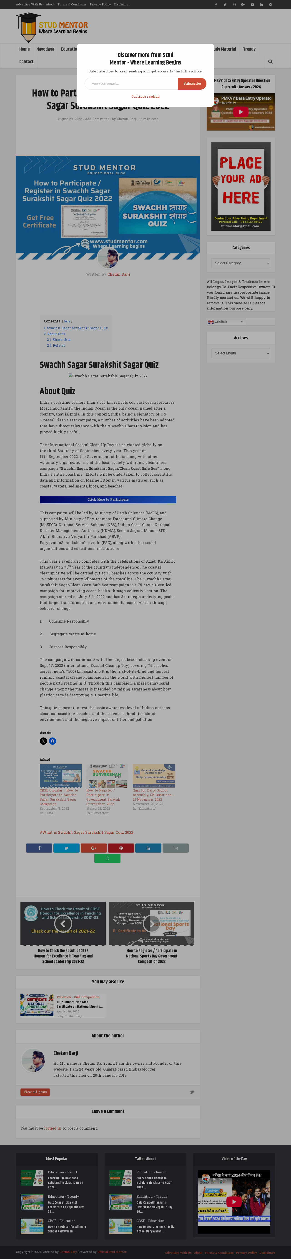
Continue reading (145, 96)
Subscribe (192, 83)
